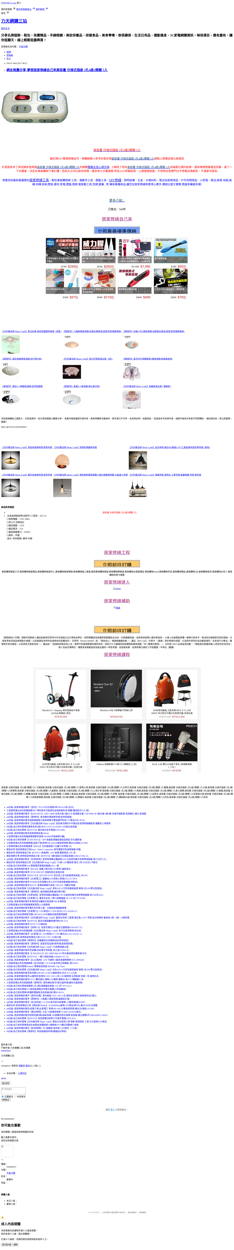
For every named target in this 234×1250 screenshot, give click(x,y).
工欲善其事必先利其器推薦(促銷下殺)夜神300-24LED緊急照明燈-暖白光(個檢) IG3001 (47, 843)
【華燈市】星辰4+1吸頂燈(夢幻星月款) (81, 386)
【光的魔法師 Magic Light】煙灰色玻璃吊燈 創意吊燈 (26, 475)
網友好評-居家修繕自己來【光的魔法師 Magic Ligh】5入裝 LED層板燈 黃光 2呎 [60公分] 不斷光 (52, 862)
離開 (15, 1245)
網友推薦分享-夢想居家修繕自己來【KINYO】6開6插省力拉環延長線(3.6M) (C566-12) (47, 856)
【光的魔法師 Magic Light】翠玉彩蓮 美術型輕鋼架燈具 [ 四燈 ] (31, 331)
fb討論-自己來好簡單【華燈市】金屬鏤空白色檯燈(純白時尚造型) (37, 940)
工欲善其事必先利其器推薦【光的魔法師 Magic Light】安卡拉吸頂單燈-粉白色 (43, 930)
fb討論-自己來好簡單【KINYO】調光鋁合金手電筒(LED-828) (35, 830)
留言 (28, 1066)
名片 (8, 58)
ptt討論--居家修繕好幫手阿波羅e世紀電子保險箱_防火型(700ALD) (37, 950)
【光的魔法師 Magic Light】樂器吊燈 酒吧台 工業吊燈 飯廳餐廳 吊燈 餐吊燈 (165, 475)
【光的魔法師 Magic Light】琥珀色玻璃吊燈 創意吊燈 (26, 447)
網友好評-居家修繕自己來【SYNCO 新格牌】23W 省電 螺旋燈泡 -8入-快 (41, 853)
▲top (3, 1078)
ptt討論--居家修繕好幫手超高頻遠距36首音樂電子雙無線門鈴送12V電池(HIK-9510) (45, 820)
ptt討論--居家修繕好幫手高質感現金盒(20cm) (27, 833)
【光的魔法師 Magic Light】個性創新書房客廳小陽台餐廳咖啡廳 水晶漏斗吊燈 (90, 475)
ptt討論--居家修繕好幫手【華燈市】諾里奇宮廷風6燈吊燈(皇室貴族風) (39, 943)
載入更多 (5, 1083)
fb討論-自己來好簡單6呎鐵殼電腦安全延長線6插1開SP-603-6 (35, 992)
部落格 (9, 55)
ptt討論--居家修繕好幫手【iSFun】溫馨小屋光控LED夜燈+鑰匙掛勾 (38, 869)
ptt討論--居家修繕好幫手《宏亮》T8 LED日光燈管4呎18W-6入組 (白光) (40, 807)
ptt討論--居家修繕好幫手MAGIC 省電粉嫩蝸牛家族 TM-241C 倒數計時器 (40, 885)
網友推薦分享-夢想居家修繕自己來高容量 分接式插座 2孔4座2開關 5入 (57, 70)
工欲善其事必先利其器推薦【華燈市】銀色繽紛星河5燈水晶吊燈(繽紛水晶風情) (44, 982)
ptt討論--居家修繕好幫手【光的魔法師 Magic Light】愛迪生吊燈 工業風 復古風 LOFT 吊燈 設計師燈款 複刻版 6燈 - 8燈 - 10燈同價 (67, 917)
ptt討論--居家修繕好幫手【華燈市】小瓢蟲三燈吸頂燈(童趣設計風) (38, 999)
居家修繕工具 (39, 180)
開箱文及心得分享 (98, 167)
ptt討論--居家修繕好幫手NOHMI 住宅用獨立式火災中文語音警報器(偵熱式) (42, 882)
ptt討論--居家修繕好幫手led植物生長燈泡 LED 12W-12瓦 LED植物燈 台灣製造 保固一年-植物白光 (52, 976)
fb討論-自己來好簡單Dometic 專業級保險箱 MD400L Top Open (35, 966)
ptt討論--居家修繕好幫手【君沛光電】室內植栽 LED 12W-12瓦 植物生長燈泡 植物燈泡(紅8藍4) (51, 995)
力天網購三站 (14, 21)
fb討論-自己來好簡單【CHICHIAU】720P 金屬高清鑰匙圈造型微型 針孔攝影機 (44, 840)
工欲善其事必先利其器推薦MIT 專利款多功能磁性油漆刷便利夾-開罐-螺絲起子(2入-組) (47, 810)
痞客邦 (22, 1066)
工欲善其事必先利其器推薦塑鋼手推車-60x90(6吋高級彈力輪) (35, 836)
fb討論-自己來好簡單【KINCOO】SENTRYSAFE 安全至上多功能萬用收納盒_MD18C (47, 875)
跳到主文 (5, 28)
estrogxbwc (6, 1050)
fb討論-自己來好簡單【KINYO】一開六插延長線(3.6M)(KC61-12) (37, 956)
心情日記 (22, 1073)
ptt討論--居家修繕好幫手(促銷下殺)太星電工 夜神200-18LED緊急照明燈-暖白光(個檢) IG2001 (50, 1008)
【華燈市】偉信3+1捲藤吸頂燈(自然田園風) (22, 386)
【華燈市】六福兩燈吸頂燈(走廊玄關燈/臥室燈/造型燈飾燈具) (92, 331)
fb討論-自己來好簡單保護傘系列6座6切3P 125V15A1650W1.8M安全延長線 (41, 827)
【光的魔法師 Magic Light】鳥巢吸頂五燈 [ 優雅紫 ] (147, 386)
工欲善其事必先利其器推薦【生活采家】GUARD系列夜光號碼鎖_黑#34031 (42, 963)
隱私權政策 (132, 1212)
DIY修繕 (115, 180)
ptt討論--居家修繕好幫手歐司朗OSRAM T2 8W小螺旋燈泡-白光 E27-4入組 (41, 973)
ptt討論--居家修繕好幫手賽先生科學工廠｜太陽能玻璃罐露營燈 (36, 908)
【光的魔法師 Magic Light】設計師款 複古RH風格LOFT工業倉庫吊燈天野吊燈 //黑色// (169, 447)
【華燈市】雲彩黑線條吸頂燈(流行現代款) (21, 359)
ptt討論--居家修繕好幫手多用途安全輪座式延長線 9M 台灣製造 (36, 901)
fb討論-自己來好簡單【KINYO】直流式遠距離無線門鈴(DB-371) (37, 921)
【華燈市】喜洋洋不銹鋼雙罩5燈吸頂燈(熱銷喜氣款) (148, 359)
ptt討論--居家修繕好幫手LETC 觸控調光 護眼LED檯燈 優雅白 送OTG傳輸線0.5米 (45, 979)
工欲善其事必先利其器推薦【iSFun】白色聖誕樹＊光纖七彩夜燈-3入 (39, 846)
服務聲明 (142, 1212)
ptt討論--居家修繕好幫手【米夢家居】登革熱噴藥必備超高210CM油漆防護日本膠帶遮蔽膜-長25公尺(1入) (56, 859)
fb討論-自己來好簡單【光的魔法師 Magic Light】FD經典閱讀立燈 (37, 947)
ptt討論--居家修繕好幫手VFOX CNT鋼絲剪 (26, 924)
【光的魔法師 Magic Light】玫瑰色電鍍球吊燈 (75, 447)
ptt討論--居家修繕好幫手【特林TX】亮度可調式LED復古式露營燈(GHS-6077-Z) (44, 927)
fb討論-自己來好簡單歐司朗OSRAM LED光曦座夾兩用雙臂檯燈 (36, 914)
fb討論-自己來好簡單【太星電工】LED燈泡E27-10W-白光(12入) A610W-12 (41, 911)
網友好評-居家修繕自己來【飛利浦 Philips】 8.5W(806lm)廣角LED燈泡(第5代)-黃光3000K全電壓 (52, 1005)
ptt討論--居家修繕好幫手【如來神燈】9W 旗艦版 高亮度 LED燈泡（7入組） (42, 1028)
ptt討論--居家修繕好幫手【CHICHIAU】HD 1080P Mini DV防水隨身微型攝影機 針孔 (46, 953)
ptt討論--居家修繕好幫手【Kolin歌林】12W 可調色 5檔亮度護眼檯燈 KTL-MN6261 (45, 960)
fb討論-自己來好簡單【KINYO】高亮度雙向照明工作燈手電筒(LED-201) (41, 1018)
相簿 (8, 52)
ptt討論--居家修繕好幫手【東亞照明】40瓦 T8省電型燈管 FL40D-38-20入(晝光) (43, 1012)
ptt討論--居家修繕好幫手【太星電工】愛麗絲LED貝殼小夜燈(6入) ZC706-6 (41, 879)
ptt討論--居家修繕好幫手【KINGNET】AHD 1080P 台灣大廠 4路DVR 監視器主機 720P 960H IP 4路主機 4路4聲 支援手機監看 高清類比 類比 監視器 (76, 814)
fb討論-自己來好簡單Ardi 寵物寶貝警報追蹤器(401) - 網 (32, 866)
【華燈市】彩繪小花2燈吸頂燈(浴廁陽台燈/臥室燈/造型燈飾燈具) (154, 331)
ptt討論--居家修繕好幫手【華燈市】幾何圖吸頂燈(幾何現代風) (36, 891)
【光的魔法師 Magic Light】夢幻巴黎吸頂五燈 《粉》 (88, 359)
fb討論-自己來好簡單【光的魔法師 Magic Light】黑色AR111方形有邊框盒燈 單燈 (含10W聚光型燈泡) (54, 888)
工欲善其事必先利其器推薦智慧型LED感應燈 (28, 904)
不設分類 (23, 46)
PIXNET (97, 1212)
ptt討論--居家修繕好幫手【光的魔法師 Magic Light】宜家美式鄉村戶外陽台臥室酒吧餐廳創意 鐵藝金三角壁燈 (58, 823)
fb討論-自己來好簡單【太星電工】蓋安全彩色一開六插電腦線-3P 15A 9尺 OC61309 (45, 898)
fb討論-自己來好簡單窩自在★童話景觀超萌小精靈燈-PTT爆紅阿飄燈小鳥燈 (42, 1025)
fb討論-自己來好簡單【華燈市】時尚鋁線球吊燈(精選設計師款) (36, 1031)
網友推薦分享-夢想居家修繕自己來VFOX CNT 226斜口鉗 (33, 937)
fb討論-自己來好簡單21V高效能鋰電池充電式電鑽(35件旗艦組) (36, 989)
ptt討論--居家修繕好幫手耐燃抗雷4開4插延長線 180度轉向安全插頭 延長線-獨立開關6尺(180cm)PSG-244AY (57, 1015)
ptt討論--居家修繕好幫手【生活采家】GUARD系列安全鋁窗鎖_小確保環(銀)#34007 (45, 1002)
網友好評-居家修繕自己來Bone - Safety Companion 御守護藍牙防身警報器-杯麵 (43, 849)
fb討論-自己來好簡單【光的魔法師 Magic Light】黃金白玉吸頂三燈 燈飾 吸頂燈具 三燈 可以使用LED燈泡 (56, 1021)
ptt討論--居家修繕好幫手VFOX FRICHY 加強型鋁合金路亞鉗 (35, 872)
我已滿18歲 (6, 1245)
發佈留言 (5, 1100)
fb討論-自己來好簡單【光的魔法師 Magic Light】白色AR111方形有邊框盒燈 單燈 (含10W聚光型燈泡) (54, 969)
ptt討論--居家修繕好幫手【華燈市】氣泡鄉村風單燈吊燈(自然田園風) (39, 817)
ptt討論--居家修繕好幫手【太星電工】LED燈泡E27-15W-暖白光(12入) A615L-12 (44, 934)
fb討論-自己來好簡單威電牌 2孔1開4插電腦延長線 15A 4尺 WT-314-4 (38, 986)
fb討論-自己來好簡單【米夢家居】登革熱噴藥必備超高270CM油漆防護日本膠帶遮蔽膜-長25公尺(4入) (54, 895)
